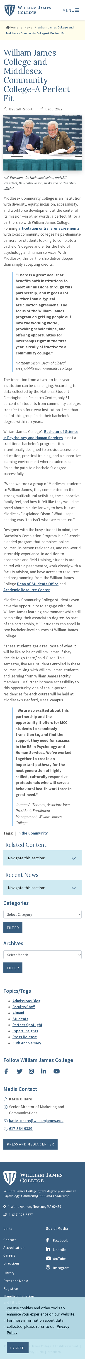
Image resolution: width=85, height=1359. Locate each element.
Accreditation (13, 1247)
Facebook (60, 1240)
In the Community (32, 833)
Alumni (18, 1012)
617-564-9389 (21, 1128)
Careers (9, 1255)
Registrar (10, 1288)
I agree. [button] (17, 1348)
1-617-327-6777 (21, 1214)
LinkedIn (59, 1249)
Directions (11, 1263)
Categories (16, 903)
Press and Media (15, 1280)
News (28, 27)
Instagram (61, 1267)
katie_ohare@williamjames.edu (36, 1120)
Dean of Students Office (37, 583)
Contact (9, 1239)
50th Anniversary (26, 1043)
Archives (13, 943)
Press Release (24, 1036)
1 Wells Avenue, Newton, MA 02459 (34, 1206)
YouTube (59, 1258)
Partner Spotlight (27, 1024)
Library (8, 1272)
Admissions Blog (26, 1000)
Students (20, 1018)
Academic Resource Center (26, 589)
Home (14, 27)
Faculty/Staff (23, 1006)
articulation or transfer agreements (49, 228)
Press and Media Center (30, 1144)
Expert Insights (25, 1030)
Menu (68, 10)
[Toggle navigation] (73, 858)
